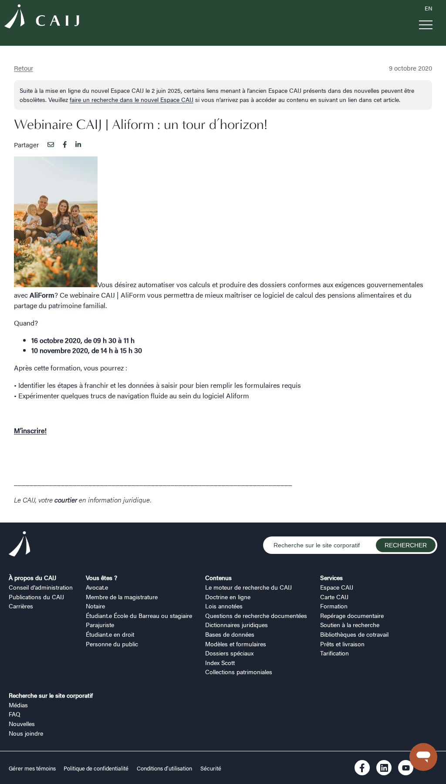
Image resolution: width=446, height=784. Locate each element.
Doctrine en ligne (227, 596)
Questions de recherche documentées (256, 615)
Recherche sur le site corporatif (51, 695)
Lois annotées (224, 605)
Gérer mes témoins (33, 768)
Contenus (218, 577)
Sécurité (210, 768)
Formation (334, 605)
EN (428, 8)
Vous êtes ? (101, 577)
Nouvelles (22, 723)
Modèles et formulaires (235, 643)
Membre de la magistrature (122, 596)
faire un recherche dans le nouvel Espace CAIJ (131, 99)
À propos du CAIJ (32, 577)
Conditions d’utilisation (164, 768)
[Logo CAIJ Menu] (41, 17)
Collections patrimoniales (238, 671)
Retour (23, 67)
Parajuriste (100, 624)
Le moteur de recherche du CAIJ (248, 587)
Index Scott (220, 662)
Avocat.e (97, 587)
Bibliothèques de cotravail (354, 634)
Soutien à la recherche (349, 624)
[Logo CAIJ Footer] (19, 545)
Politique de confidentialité (96, 768)
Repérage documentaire (352, 615)
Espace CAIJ (336, 587)
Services (331, 577)
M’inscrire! (30, 430)
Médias (18, 704)
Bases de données (229, 634)
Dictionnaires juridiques (236, 624)
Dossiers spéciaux (229, 652)
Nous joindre (26, 733)
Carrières (21, 605)
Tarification (334, 652)
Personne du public (112, 643)
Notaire (95, 605)
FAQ (14, 713)
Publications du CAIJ (36, 596)
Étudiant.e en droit (110, 634)
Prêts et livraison (342, 643)
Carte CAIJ (334, 596)
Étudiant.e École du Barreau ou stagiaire (139, 615)
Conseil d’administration (41, 587)
